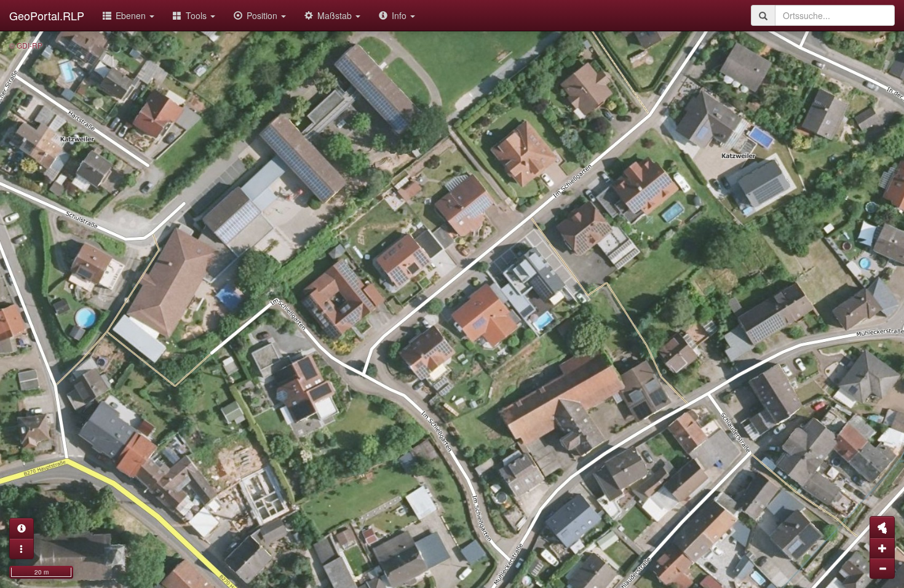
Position (263, 15)
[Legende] (21, 548)
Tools (197, 15)
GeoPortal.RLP (46, 15)
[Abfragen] (21, 528)
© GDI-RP (25, 45)
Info (400, 15)
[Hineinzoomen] (882, 548)
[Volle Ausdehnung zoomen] (882, 527)
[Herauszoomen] (882, 568)
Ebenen (132, 15)
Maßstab (335, 15)
